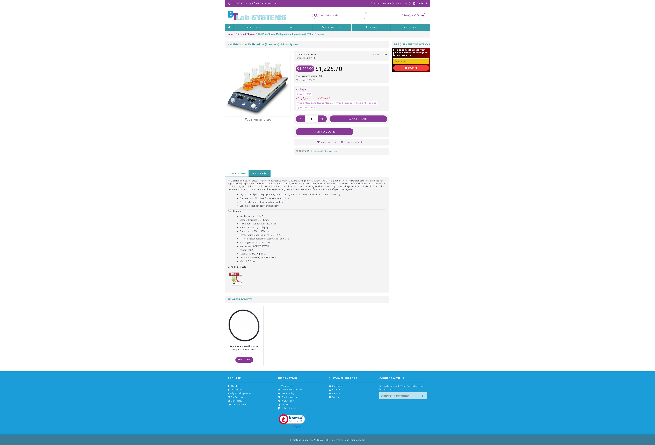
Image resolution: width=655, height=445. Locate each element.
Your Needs (287, 386)
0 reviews (316, 151)
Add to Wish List (328, 142)
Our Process (237, 397)
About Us (235, 386)
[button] (292, 421)
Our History (236, 401)
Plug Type (314, 98)
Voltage (302, 89)
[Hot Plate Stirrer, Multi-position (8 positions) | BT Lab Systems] (258, 84)
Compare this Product (354, 142)
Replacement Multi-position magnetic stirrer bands (244, 347)
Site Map (285, 404)
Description (237, 173)
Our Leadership (239, 404)
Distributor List (288, 408)
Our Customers (289, 397)
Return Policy (287, 393)
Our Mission (237, 389)
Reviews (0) (259, 173)
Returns (336, 393)
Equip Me (412, 68)
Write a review (329, 151)
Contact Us (337, 386)
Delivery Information (291, 389)
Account (336, 389)
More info (326, 98)
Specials (336, 397)
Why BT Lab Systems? (240, 393)
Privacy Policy (287, 401)
